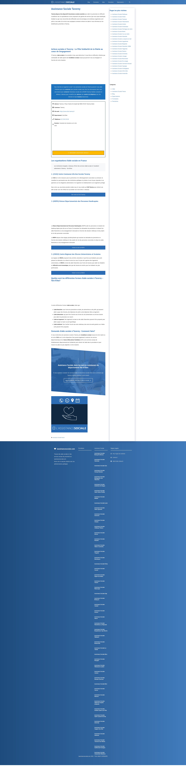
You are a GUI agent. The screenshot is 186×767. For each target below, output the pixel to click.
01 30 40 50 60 (65, 119)
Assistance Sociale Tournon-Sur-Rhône (99, 740)
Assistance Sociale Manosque (99, 588)
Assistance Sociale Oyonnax (99, 460)
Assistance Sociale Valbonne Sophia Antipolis (99, 702)
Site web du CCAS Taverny (78, 194)
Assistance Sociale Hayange (119, 66)
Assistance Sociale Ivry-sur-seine (120, 34)
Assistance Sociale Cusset (99, 569)
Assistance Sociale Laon (101, 503)
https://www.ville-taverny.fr (67, 111)
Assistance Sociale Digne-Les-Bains (99, 575)
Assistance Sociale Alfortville (120, 71)
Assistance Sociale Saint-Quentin (99, 508)
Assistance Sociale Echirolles (119, 53)
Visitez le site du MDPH (78, 247)
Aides (103, 2)
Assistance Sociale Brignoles (119, 44)
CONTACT (115, 457)
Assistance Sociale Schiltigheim (120, 68)
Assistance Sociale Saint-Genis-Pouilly (99, 491)
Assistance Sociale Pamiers (119, 51)
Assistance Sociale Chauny (99, 520)
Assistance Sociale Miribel (99, 497)
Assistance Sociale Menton (99, 695)
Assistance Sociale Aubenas (99, 734)
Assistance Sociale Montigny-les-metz (122, 29)
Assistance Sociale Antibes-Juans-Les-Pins (100, 709)
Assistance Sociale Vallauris (99, 636)
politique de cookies (119, 453)
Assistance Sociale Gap (100, 593)
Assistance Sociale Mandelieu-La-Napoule (100, 623)
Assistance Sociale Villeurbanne (120, 21)
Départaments (120, 2)
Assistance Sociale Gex (100, 465)
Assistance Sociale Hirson (99, 533)
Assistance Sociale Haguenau (119, 49)
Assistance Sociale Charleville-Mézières (99, 753)
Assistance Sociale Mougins (99, 659)
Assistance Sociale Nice (100, 654)
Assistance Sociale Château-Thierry (99, 527)
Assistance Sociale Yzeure (99, 581)
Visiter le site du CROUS (78, 273)
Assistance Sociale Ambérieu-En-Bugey (99, 485)
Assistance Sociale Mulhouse (119, 14)
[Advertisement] (78, 37)
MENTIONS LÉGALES (118, 461)
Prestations (111, 2)
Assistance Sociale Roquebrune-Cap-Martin (100, 630)
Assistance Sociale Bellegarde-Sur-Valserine (99, 478)
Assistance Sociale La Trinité (100, 648)
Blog (89, 2)
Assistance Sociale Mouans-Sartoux (99, 678)
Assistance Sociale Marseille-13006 (121, 46)
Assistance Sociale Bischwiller (120, 58)
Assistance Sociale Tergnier (99, 552)
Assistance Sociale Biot (100, 684)
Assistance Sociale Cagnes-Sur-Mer (99, 728)
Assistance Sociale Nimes (119, 16)
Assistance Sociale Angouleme (120, 41)
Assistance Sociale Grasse (99, 611)
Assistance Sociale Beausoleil (99, 642)
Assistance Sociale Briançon (99, 598)
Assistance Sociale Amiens (119, 24)
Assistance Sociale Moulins (99, 539)
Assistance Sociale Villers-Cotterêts (99, 545)
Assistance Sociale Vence (99, 617)
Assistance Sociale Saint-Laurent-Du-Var (100, 715)
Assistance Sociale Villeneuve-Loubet (99, 666)
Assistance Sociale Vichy (101, 564)
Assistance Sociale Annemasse (120, 26)
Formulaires (96, 2)
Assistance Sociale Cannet (99, 605)
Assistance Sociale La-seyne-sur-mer (121, 39)
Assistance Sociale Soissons (99, 514)
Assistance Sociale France (59, 437)
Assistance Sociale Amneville (119, 73)
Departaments (116, 96)
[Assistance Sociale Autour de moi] (63, 2)
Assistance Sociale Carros (99, 689)
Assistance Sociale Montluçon (99, 558)
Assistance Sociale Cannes (99, 672)
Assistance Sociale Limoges (119, 56)
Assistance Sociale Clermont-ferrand (121, 63)
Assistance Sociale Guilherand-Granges (99, 746)
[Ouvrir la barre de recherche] (129, 2)
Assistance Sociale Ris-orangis (120, 61)
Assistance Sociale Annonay (99, 722)
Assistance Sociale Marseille (119, 36)
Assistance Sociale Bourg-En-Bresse (99, 454)
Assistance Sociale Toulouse (119, 19)
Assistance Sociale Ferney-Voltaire (99, 471)
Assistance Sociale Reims (118, 31)
